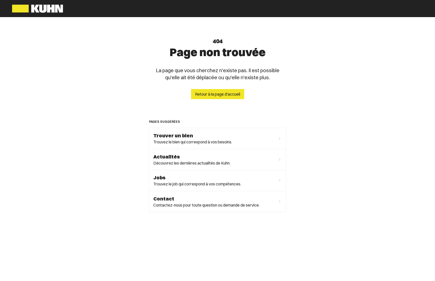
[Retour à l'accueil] (37, 9)
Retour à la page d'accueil (217, 94)
